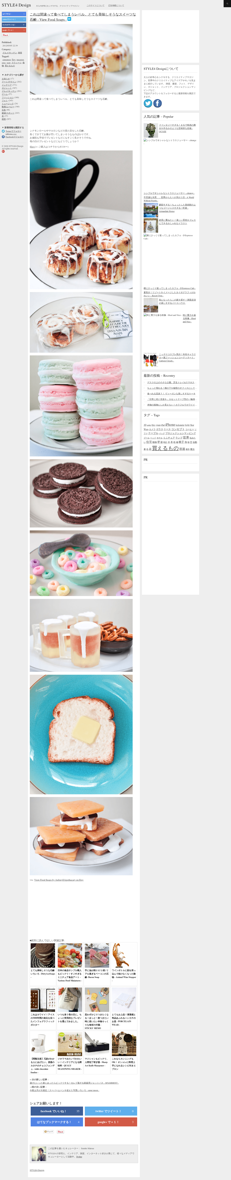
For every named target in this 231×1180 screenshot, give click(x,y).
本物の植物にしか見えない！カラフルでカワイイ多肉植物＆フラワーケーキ (172, 404)
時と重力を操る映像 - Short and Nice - (189, 318)
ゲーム (5, 94)
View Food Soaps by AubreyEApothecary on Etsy (59, 879)
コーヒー (189, 429)
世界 (186, 437)
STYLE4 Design (16, 5)
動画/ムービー (8, 106)
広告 (4, 109)
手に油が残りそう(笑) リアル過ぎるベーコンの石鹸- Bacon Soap (97, 974)
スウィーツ (16, 62)
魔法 (192, 449)
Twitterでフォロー (13, 131)
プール (147, 437)
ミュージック (8, 103)
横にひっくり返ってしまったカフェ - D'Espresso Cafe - (170, 288)
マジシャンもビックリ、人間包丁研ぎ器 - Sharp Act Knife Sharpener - (97, 1062)
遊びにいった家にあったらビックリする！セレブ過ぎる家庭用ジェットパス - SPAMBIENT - (74, 1082)
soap (8, 62)
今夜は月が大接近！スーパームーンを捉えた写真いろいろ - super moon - (64, 1090)
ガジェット (7, 88)
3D (145, 424)
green (158, 424)
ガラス (159, 429)
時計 (165, 442)
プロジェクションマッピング (180, 433)
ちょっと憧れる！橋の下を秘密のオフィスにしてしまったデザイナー (172, 387)
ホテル (160, 437)
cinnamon (7, 59)
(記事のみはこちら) (11, 134)
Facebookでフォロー (15, 136)
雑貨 (20, 52)
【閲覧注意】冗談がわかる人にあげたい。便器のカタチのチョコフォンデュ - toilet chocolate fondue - (43, 1065)
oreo (4, 62)
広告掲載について (116, 5)
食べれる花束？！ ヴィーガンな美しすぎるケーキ (171, 393)
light (187, 424)
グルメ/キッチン (10, 52)
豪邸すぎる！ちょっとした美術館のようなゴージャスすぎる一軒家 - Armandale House (177, 208)
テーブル (153, 433)
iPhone (170, 424)
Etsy (14, 59)
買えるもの (10, 65)
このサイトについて (95, 5)
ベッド (153, 437)
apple (149, 425)
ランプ (178, 437)
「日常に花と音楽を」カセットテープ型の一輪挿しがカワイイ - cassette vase (172, 399)
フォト (5, 100)
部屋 (182, 449)
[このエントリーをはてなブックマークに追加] (69, 19)
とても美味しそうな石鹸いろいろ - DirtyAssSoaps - (43, 974)
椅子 (181, 442)
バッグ (162, 433)
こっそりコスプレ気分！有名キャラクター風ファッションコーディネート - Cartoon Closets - (177, 357)
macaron (20, 59)
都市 (188, 449)
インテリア (7, 85)
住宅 (149, 442)
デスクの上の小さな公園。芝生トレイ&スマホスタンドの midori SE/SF (172, 382)
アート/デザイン (9, 81)
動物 (154, 442)
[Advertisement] (59, 115)
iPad (163, 425)
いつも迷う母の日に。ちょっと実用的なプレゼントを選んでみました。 (70, 1018)
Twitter (79, 1156)
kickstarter (180, 425)
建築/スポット (8, 112)
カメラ (152, 429)
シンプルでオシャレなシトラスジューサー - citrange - (169, 193)
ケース (167, 429)
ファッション (8, 97)
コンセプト (178, 429)
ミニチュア (169, 437)
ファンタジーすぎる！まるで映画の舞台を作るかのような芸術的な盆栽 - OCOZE (177, 128)
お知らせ (6, 78)
